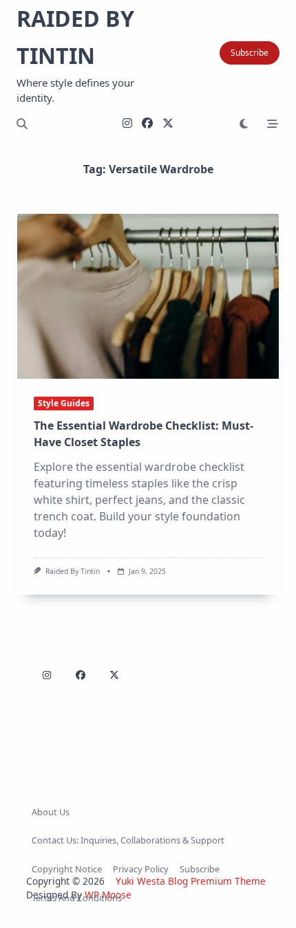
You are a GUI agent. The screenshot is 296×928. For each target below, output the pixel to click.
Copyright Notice (67, 869)
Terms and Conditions (77, 898)
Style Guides (63, 403)
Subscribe (249, 52)
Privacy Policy (141, 869)
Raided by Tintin (72, 571)
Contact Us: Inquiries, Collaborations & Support (128, 840)
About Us (51, 812)
